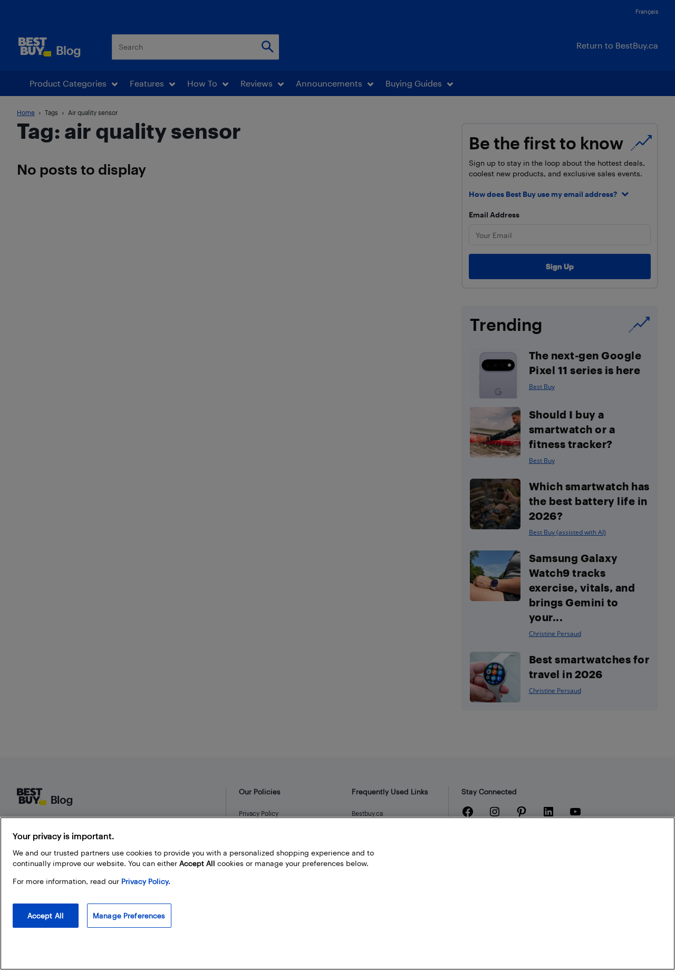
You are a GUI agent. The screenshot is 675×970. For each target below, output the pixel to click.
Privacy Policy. (145, 881)
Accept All (45, 915)
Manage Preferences (129, 915)
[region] (337, 893)
